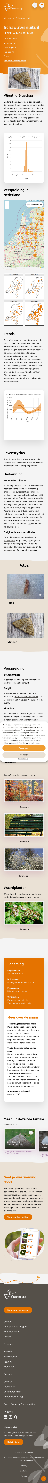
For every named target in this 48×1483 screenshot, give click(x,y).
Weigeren (24, 755)
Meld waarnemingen (17, 1310)
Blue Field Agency (26, 1460)
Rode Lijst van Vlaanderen (26, 696)
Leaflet (28, 200)
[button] (7, 203)
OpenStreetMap (35, 200)
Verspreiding (9, 43)
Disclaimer (24, 1471)
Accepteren (24, 748)
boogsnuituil (9, 540)
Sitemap (24, 1476)
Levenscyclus (10, 47)
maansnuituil (9, 550)
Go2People (30, 1458)
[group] (20, 1148)
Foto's (6, 56)
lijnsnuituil (8, 547)
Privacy (24, 1466)
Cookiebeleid (23, 759)
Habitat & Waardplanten (15, 61)
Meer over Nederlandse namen (21, 1043)
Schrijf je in (13, 1442)
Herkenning (9, 52)
